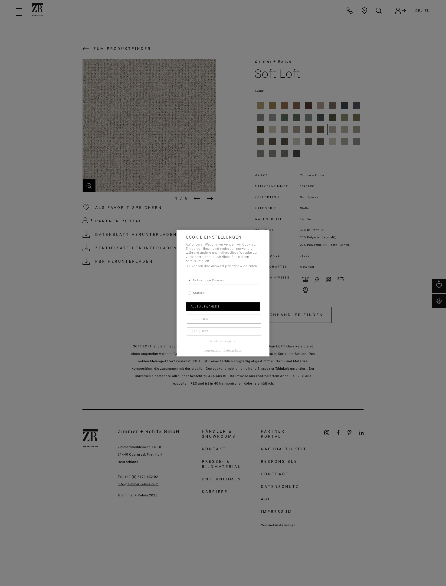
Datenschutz (232, 350)
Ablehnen (200, 319)
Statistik (199, 293)
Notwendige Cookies (208, 280)
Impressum (212, 350)
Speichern (200, 331)
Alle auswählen (205, 306)
